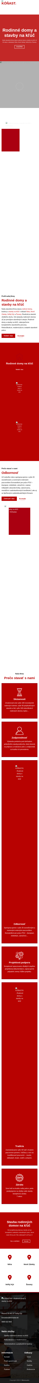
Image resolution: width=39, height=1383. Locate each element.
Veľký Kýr (10, 314)
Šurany (18, 314)
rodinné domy (27, 309)
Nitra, (28, 311)
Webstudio (25, 1380)
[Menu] (36, 3)
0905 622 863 (7, 1322)
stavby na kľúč (14, 311)
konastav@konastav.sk (10, 1318)
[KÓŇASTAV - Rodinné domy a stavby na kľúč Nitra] (12, 3)
